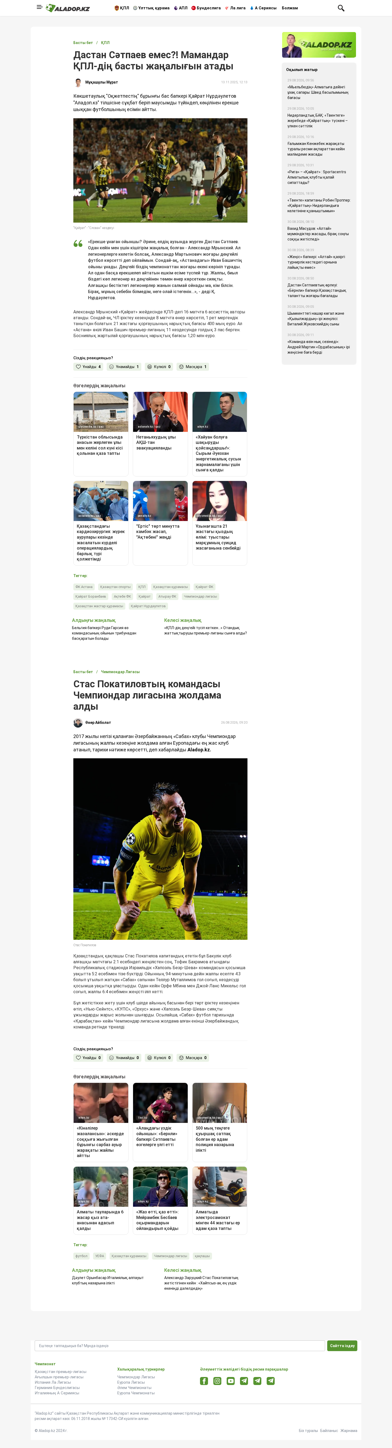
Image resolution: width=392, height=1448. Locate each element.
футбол (81, 1256)
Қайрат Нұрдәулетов (148, 606)
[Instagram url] (217, 1381)
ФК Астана (84, 587)
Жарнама (349, 1431)
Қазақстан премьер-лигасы (60, 1371)
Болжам (290, 8)
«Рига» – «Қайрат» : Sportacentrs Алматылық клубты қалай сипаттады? (316, 177)
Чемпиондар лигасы (200, 596)
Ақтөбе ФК (122, 596)
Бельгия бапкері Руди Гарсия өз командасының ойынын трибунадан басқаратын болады (104, 633)
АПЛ (183, 8)
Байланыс (329, 1431)
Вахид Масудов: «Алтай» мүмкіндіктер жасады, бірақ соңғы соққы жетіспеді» (318, 233)
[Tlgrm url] (257, 1380)
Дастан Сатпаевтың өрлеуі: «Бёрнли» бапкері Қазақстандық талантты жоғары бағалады (316, 290)
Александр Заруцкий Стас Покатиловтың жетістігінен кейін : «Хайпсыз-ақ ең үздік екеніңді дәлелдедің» (201, 1283)
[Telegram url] (244, 1380)
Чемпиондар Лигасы (136, 1377)
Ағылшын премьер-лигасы (59, 1377)
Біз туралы (308, 1431)
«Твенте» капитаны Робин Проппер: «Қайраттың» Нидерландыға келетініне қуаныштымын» (319, 205)
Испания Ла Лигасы (53, 1382)
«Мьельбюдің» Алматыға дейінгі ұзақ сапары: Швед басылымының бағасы (318, 92)
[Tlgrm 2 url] (271, 1380)
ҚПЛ (124, 8)
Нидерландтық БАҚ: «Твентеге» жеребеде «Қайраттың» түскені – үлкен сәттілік (317, 120)
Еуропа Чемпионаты (136, 1393)
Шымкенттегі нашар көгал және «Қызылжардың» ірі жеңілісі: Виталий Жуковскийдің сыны (315, 318)
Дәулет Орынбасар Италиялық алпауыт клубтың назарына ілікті (108, 1280)
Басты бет (83, 43)
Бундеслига (209, 8)
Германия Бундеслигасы (57, 1387)
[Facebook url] (204, 1381)
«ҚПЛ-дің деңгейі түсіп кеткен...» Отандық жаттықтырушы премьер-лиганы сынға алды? (205, 630)
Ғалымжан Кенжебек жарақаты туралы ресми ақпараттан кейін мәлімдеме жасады (316, 148)
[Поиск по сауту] (341, 8)
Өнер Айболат (98, 722)
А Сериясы (266, 8)
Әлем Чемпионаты (134, 1387)
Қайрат (145, 596)
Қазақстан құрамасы (170, 587)
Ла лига (238, 8)
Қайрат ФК (204, 587)
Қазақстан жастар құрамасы (99, 606)
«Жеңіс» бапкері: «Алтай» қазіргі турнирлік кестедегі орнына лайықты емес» (316, 262)
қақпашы (202, 1256)
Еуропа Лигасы (131, 1382)
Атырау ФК (167, 596)
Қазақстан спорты (115, 587)
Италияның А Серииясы (57, 1393)
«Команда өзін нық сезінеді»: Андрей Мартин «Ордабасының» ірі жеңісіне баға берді (318, 347)
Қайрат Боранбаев (90, 596)
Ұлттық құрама (154, 8)
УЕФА (99, 1256)
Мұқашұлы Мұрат (101, 82)
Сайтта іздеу (342, 1346)
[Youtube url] (231, 1381)
